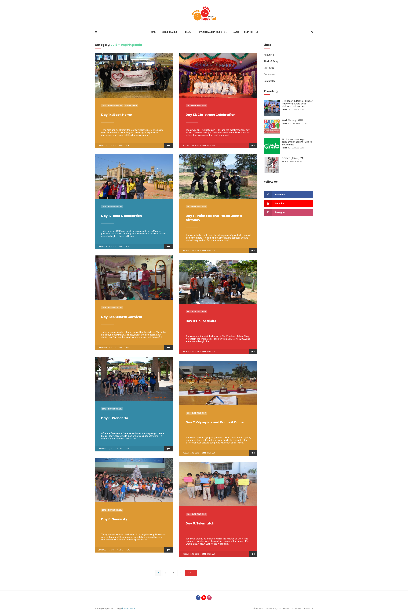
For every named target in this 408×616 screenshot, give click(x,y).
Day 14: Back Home (116, 114)
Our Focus (269, 68)
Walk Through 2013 (292, 120)
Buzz (188, 32)
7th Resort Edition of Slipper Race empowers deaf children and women (297, 103)
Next (190, 573)
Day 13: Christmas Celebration (210, 114)
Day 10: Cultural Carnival (121, 317)
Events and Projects (212, 32)
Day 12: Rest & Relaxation (121, 216)
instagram (280, 212)
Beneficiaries (170, 32)
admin (285, 162)
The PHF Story (271, 61)
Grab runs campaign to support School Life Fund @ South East (297, 142)
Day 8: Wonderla (114, 418)
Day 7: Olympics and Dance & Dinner (215, 422)
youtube (279, 203)
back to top (127, 608)
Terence (286, 110)
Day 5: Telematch (200, 523)
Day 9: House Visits (201, 321)
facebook (280, 194)
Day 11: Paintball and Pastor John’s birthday (214, 218)
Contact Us (269, 81)
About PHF (269, 55)
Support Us (251, 32)
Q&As (236, 32)
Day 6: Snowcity (114, 519)
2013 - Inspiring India (112, 105)
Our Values (269, 74)
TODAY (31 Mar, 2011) (293, 158)
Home (153, 32)
